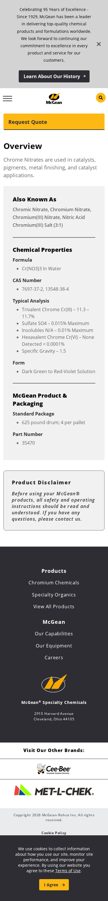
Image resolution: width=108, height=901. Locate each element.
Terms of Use (68, 870)
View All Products (54, 606)
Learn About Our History (52, 76)
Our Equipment (54, 646)
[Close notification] (98, 44)
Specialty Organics (54, 595)
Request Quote (27, 121)
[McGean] (54, 98)
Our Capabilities (54, 633)
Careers (54, 657)
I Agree (51, 884)
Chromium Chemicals (54, 582)
